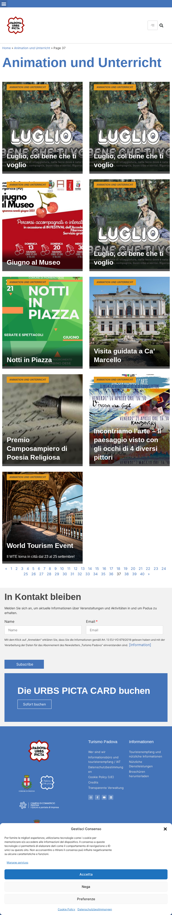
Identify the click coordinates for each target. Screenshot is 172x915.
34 (95, 574)
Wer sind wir (96, 752)
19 (125, 568)
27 (41, 574)
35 (103, 574)
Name (9, 621)
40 (142, 574)
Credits (93, 782)
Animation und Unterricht (32, 48)
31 (72, 574)
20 (133, 568)
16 (104, 568)
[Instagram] (90, 797)
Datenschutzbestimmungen (94, 909)
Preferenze (86, 899)
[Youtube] (104, 797)
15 (97, 568)
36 (111, 574)
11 (68, 568)
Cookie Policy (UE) (101, 777)
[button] (165, 829)
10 (62, 568)
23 (156, 568)
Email (90, 621)
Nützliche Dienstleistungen (141, 764)
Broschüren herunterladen (139, 774)
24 (163, 568)
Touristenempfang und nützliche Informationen (145, 754)
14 (90, 568)
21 (140, 568)
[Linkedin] (110, 797)
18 (118, 568)
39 (134, 574)
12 (75, 568)
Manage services (17, 862)
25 (26, 574)
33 (87, 574)
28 (49, 574)
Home (6, 48)
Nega (86, 887)
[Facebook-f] (97, 797)
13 (83, 568)
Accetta (86, 874)
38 (126, 574)
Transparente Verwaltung (106, 788)
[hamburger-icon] (153, 25)
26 (33, 574)
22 (148, 568)
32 (79, 574)
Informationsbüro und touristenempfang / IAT (104, 759)
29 (57, 574)
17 (111, 568)
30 (64, 574)
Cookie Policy (66, 909)
